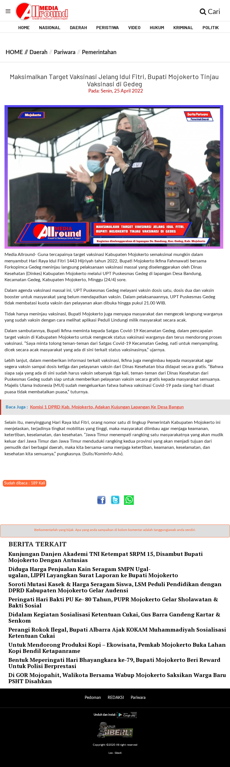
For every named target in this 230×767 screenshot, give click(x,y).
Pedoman (93, 698)
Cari (213, 11)
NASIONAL (50, 27)
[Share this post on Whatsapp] (129, 500)
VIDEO (134, 27)
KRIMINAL (183, 27)
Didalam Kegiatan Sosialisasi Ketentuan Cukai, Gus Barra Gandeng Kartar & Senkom (114, 617)
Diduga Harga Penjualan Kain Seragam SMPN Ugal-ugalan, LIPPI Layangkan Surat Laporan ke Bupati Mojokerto (94, 572)
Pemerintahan (99, 52)
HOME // (17, 52)
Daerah (38, 52)
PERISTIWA (107, 27)
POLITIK (211, 27)
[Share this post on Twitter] (115, 500)
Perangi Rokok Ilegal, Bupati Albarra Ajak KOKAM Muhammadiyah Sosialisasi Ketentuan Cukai (117, 632)
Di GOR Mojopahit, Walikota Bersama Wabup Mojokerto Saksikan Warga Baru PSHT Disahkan (117, 678)
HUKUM (157, 27)
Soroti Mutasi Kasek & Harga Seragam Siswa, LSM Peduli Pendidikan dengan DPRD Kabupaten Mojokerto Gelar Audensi (115, 587)
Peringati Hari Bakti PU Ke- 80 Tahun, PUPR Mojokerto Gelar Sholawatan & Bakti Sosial (113, 602)
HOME (24, 27)
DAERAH (78, 27)
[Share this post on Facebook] (101, 500)
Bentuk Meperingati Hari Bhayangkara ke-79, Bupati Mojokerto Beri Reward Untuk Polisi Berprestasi (114, 663)
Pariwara (64, 52)
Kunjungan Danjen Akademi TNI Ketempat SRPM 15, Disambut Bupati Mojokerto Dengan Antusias (105, 557)
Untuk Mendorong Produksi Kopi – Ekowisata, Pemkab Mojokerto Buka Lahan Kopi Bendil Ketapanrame (117, 648)
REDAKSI (116, 698)
